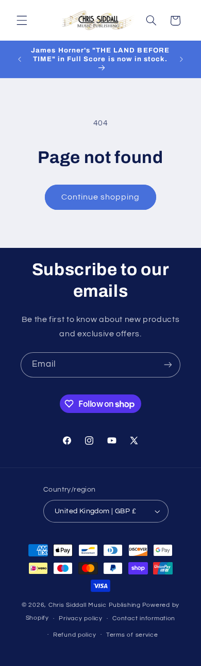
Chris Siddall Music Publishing (94, 605)
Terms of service (132, 635)
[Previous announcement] (19, 59)
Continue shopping (100, 197)
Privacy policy (80, 618)
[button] (22, 20)
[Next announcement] (181, 59)
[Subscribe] (168, 364)
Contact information (143, 618)
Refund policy (74, 635)
